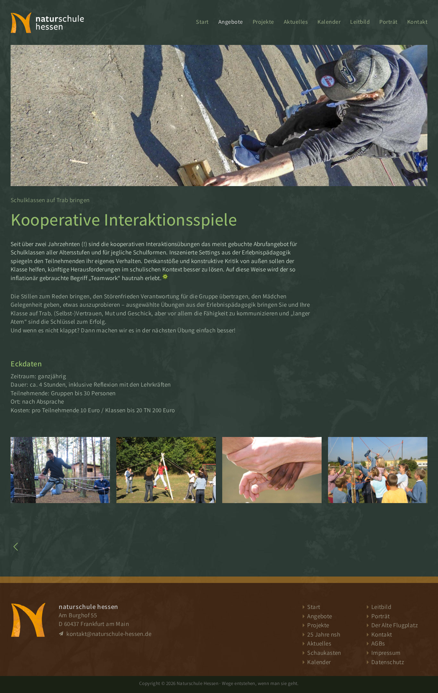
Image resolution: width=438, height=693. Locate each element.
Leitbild (360, 21)
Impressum (386, 652)
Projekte (263, 21)
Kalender (329, 21)
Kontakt (417, 21)
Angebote (230, 21)
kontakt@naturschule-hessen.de (108, 633)
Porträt (388, 21)
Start (202, 21)
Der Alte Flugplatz (394, 625)
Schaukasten (324, 652)
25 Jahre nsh (323, 634)
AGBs (378, 643)
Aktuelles (296, 21)
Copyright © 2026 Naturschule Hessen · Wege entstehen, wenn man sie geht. (219, 683)
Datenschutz (387, 662)
